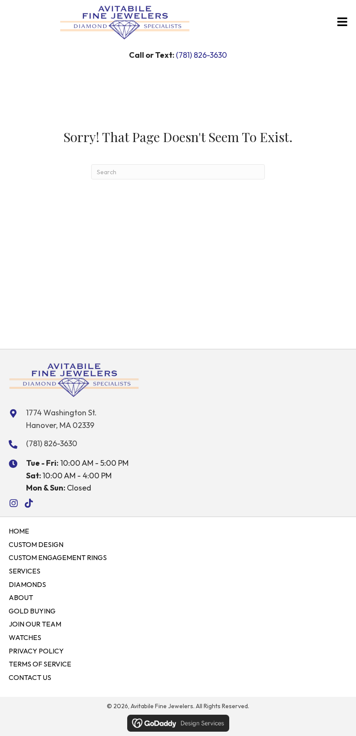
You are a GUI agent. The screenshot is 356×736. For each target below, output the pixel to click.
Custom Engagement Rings (58, 557)
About (21, 597)
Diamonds (27, 584)
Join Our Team (35, 624)
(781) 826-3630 (201, 55)
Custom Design (36, 544)
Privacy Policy (36, 650)
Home (19, 531)
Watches (25, 637)
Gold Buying (32, 611)
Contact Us (30, 677)
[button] (13, 503)
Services (24, 571)
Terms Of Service (40, 664)
